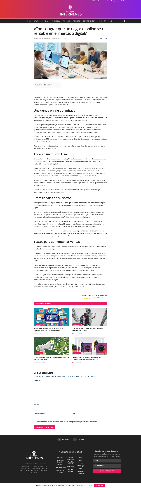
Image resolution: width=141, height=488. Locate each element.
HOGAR (29, 21)
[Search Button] (124, 21)
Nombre (37, 404)
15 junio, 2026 (38, 333)
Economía (102, 21)
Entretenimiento (89, 21)
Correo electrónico (40, 413)
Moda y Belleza (70, 470)
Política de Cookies (97, 1)
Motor (81, 457)
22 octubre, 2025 (77, 333)
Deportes (60, 457)
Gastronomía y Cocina (60, 471)
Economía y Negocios (60, 461)
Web (73, 413)
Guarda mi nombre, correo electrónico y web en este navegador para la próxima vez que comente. (66, 422)
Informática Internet (70, 463)
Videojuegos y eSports (71, 21)
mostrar (56, 85)
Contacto (105, 1)
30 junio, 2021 (37, 38)
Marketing (47, 38)
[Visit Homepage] (70, 10)
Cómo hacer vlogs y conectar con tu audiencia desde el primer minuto (87, 329)
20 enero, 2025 (77, 362)
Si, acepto (99, 485)
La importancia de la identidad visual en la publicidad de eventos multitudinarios (86, 358)
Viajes (80, 468)
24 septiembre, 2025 (40, 362)
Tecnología (56, 21)
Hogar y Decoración (70, 458)
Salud (36, 21)
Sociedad (45, 21)
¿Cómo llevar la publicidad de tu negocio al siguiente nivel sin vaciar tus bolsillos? (48, 329)
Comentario (38, 380)
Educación (60, 465)
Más (110, 21)
